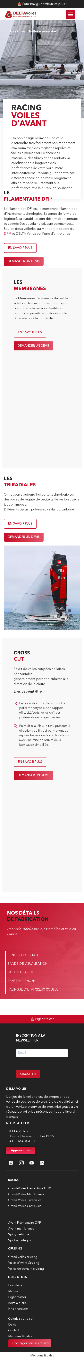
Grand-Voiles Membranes (26, 1194)
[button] (70, 14)
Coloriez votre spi (20, 1318)
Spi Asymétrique (19, 1240)
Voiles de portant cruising (26, 1268)
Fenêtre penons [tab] (22, 981)
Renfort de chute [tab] (23, 955)
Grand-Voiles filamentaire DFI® (29, 1188)
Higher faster (17, 1297)
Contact (13, 1330)
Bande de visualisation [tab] (27, 963)
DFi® (7, 233)
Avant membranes (21, 1228)
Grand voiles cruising (22, 1257)
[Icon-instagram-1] (21, 1163)
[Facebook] (11, 1163)
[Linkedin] (42, 1163)
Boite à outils (17, 1303)
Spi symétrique (18, 1234)
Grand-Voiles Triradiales (24, 1200)
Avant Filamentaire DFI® (25, 1222)
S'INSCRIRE (28, 1073)
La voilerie (15, 1285)
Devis (12, 1324)
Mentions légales (20, 1336)
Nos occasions (18, 1309)
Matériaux (15, 1291)
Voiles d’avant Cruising (23, 1263)
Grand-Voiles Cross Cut (24, 1206)
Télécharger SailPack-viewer (29, 1343)
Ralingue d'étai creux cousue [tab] (33, 989)
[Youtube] (31, 1163)
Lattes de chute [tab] (22, 972)
